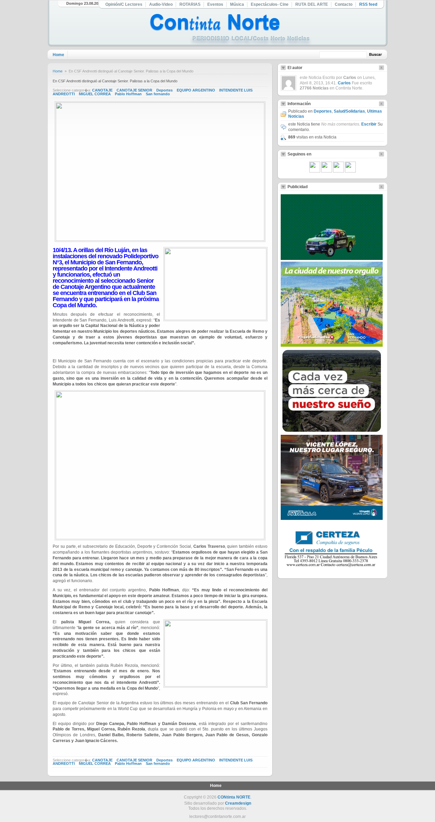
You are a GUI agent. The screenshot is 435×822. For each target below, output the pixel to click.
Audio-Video (161, 4)
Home (58, 54)
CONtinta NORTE (234, 797)
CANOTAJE (102, 90)
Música (237, 4)
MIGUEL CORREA (95, 94)
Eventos (215, 4)
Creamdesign (238, 803)
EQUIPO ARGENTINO (196, 90)
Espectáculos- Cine (270, 4)
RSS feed (368, 4)
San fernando (158, 94)
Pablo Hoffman (128, 94)
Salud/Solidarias (349, 111)
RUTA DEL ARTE (311, 4)
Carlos (344, 83)
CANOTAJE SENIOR (134, 90)
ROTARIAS (190, 4)
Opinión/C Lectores (123, 4)
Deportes (164, 90)
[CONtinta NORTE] (231, 30)
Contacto (343, 4)
